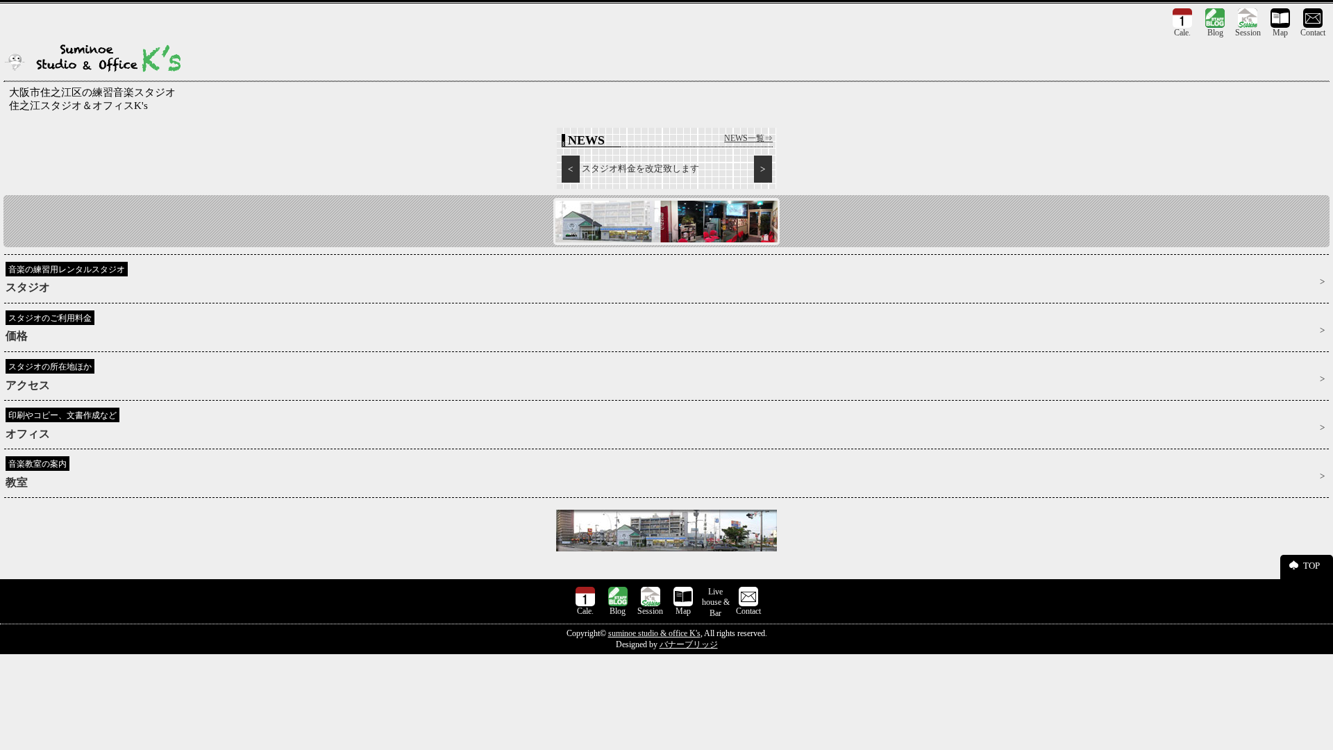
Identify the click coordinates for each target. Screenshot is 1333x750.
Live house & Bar (716, 602)
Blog (1215, 33)
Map (1280, 33)
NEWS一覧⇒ (748, 138)
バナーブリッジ (689, 644)
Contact (1312, 33)
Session (1248, 33)
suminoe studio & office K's (654, 633)
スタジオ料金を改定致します (640, 168)
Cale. (1182, 33)
